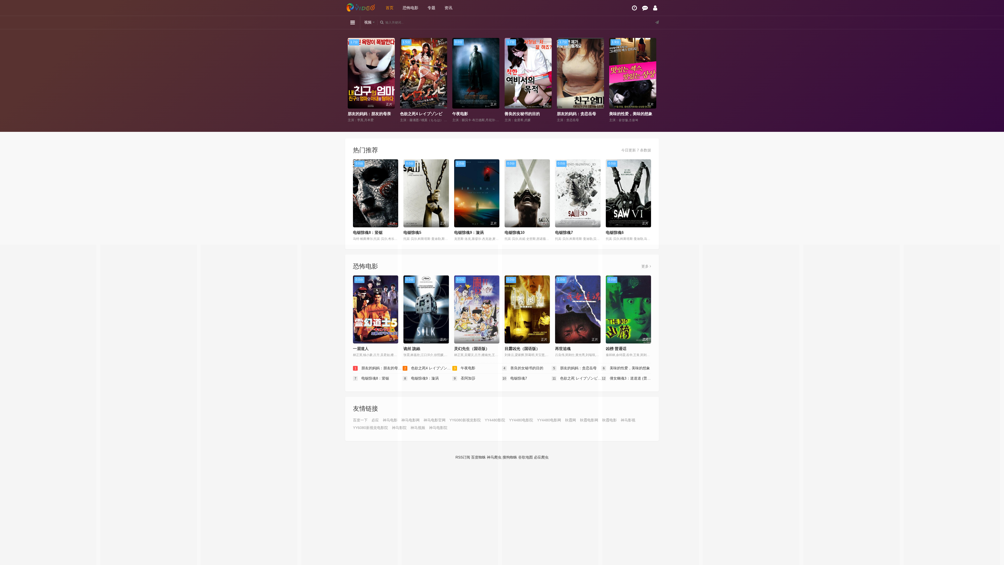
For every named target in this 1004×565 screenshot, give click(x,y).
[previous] (351, 80)
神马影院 (399, 428)
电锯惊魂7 (564, 232)
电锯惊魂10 (514, 232)
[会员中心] (655, 8)
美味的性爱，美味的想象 (578, 113)
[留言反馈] (645, 8)
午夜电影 (408, 113)
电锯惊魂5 (412, 232)
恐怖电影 (410, 7)
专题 (431, 7)
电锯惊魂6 (615, 232)
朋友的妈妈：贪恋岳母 (524, 113)
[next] (653, 80)
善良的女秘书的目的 (470, 113)
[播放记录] (634, 8)
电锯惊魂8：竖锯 (624, 113)
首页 (389, 7)
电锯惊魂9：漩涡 (469, 232)
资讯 (448, 7)
